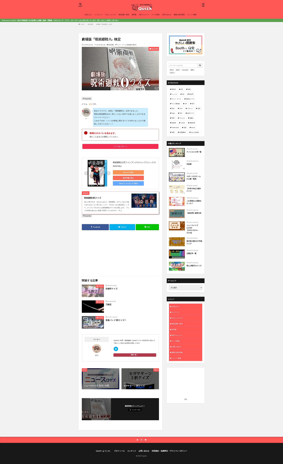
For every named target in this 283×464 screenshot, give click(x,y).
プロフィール (119, 451)
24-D (180, 108)
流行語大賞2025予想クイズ (194, 242)
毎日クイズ (190, 113)
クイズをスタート (120, 146)
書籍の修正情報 (179, 14)
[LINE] (147, 227)
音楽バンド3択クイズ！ (116, 320)
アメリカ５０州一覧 (193, 152)
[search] (200, 65)
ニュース (174, 94)
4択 (183, 94)
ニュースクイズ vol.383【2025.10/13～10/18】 (192, 229)
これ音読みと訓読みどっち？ (193, 202)
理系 (173, 118)
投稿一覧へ (134, 355)
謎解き (192, 70)
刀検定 (109, 304)
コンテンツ (98, 14)
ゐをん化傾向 (195, 132)
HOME (82, 24)
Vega (173, 113)
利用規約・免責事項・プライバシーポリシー (169, 451)
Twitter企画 (175, 127)
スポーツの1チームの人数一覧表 (193, 177)
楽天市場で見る (128, 178)
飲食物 (174, 123)
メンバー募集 (191, 14)
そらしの (182, 118)
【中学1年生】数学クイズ (193, 190)
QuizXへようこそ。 (104, 451)
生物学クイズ (112, 288)
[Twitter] (122, 227)
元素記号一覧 (191, 253)
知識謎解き (182, 132)
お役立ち (172, 72)
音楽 (199, 108)
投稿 (189, 89)
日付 (181, 113)
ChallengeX (185, 70)
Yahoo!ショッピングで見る (128, 183)
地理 (173, 132)
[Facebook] (95, 227)
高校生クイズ (190, 99)
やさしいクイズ (110, 14)
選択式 (134, 45)
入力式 (183, 123)
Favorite (87, 99)
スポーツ (190, 108)
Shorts (193, 127)
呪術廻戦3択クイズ (92, 198)
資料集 (134, 14)
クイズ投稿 (155, 14)
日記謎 (188, 164)
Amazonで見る (128, 172)
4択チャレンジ (144, 14)
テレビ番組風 (176, 103)
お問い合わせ (166, 14)
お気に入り (88, 14)
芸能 (185, 127)
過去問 (177, 70)
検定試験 (90, 24)
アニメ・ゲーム (121, 45)
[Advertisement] (100, 251)
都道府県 (192, 123)
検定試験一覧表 (123, 14)
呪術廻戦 (129, 45)
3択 (182, 89)
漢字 (193, 103)
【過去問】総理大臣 (193, 213)
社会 (173, 108)
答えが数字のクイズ (193, 266)
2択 (186, 103)
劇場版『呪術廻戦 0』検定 (104, 24)
